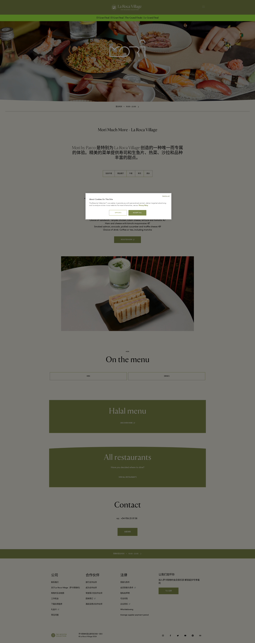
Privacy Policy (143, 205)
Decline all (166, 196)
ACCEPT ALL (137, 212)
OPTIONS (118, 212)
